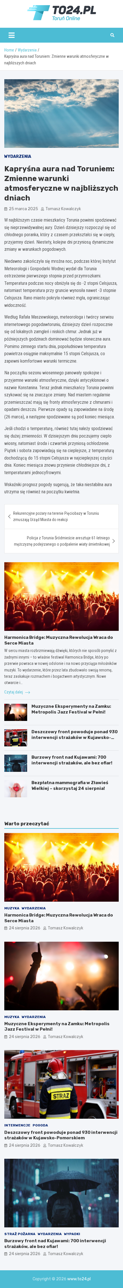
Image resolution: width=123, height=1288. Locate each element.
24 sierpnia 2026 (24, 928)
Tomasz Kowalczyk (63, 208)
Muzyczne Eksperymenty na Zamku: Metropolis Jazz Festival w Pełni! (71, 709)
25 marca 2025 (23, 208)
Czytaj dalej (14, 692)
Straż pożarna (19, 1234)
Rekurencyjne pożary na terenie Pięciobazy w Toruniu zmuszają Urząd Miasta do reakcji (56, 516)
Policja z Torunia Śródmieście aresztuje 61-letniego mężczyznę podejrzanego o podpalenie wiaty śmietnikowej (62, 541)
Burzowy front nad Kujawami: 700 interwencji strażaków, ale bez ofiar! (71, 760)
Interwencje (17, 1125)
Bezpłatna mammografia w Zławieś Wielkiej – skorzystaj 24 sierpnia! (69, 785)
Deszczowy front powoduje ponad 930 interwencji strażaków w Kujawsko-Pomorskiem (74, 737)
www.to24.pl (79, 1279)
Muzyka (11, 908)
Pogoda (40, 1125)
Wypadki (72, 1234)
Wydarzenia (17, 156)
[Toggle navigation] (11, 35)
